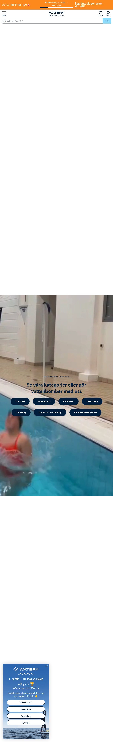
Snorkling (21, 412)
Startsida (20, 401)
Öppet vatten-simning (50, 412)
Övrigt (25, 722)
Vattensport (44, 401)
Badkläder (68, 401)
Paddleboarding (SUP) (85, 412)
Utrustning (92, 401)
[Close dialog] (47, 666)
